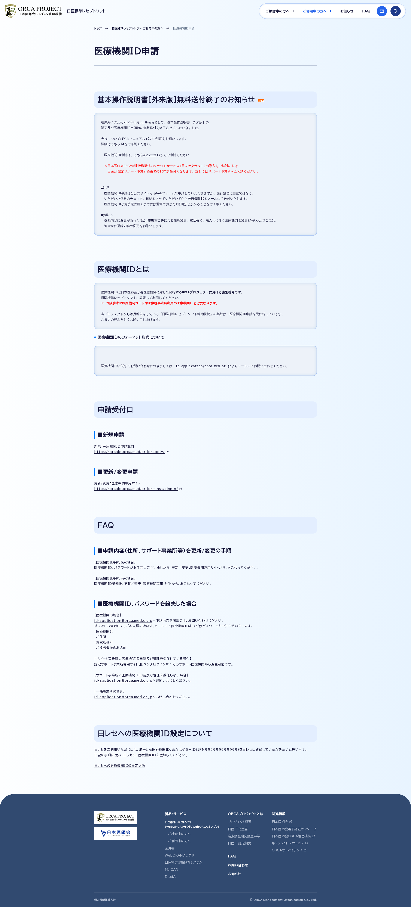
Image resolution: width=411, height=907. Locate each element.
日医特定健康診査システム (183, 862)
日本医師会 (280, 821)
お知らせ (347, 11)
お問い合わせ (238, 865)
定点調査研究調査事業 (244, 836)
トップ (98, 28)
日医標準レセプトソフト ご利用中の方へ (137, 28)
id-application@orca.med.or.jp (203, 366)
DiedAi (171, 876)
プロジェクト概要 (240, 821)
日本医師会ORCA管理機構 (291, 836)
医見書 (169, 848)
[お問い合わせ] (382, 11)
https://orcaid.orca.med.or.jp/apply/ (129, 451)
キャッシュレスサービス (288, 843)
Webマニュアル (134, 139)
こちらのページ (145, 155)
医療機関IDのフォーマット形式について (131, 337)
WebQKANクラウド (179, 855)
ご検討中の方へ (179, 834)
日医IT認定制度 (239, 843)
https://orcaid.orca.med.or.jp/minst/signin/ (136, 488)
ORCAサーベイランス (287, 850)
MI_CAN (171, 869)
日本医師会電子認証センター (292, 829)
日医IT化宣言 (238, 829)
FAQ (366, 11)
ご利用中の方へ (179, 841)
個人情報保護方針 (105, 899)
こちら (115, 144)
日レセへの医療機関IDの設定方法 (119, 765)
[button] (395, 11)
